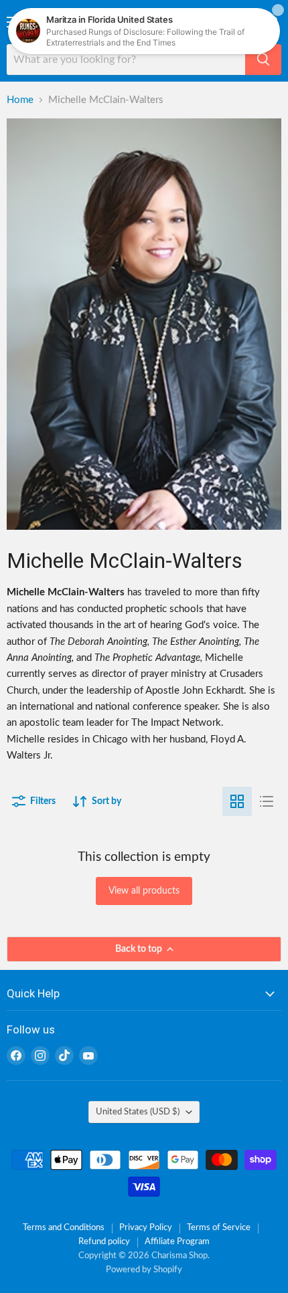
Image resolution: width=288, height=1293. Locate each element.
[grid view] (237, 801)
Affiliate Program (177, 1241)
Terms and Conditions (63, 1227)
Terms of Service (218, 1227)
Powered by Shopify (144, 1270)
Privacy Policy (145, 1227)
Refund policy (104, 1241)
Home (20, 100)
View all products (144, 891)
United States (137, 1111)
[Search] (263, 59)
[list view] (266, 801)
